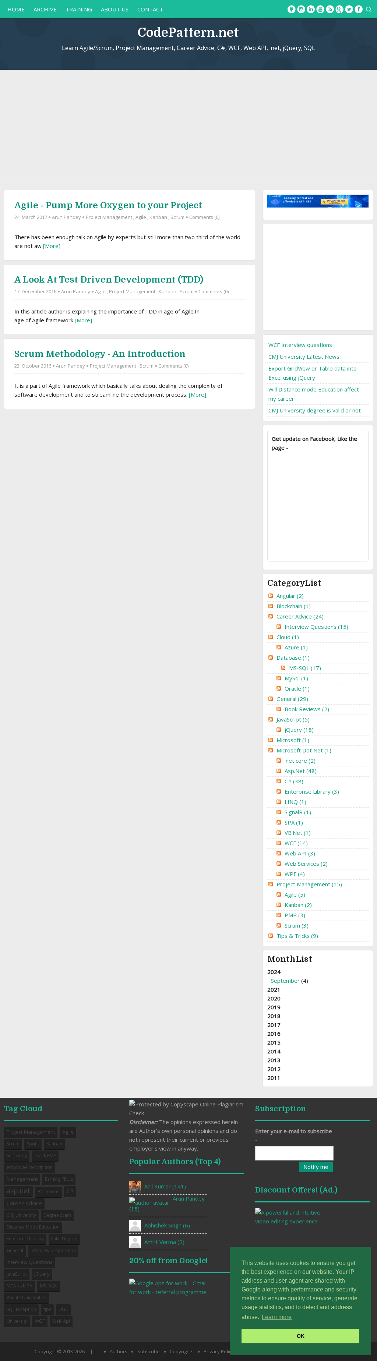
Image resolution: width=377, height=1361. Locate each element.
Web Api (61, 1321)
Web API (300, 853)
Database (293, 657)
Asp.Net (301, 771)
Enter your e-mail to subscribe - (293, 1135)
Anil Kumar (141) (165, 1186)
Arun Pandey (66, 217)
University (17, 1321)
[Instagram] (301, 9)
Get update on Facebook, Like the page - (314, 443)
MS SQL (49, 1285)
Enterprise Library (312, 791)
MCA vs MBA (19, 1286)
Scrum (177, 217)
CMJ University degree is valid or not (314, 410)
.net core (300, 760)
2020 (274, 998)
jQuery (299, 729)
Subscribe (148, 1351)
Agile (140, 217)
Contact (150, 9)
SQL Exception (21, 1309)
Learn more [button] (277, 1317)
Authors (118, 1351)
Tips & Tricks (297, 935)
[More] (51, 245)
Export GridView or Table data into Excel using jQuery (312, 373)
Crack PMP (45, 1155)
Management (22, 1179)
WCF (296, 843)
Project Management (109, 217)
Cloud (287, 637)
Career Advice (300, 616)
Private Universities (26, 1297)
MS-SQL (305, 667)
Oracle (297, 688)
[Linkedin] (311, 9)
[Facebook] (359, 9)
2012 (274, 1069)
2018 (274, 1016)
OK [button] (300, 1336)
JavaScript (293, 719)
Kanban (158, 217)
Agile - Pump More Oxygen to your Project (108, 205)
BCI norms (48, 1191)
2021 (274, 989)
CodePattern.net (188, 32)
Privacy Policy (219, 1351)
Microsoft (292, 740)
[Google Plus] (339, 9)
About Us (114, 9)
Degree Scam (57, 1215)
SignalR (298, 812)
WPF (295, 874)
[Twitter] (349, 9)
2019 (274, 1007)
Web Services (306, 863)
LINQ (295, 801)
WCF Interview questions (300, 344)
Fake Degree (64, 1239)
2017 (274, 1024)
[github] (292, 9)
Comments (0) (204, 217)
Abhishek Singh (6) (167, 1225)
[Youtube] (320, 9)
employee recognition (30, 1167)
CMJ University (21, 1215)
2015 (274, 1042)
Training (79, 9)
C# (294, 781)
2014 (274, 1051)
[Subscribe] (330, 9)
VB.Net (298, 832)
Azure (296, 647)
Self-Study (17, 1155)
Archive (45, 9)
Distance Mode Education (33, 1227)
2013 (274, 1060)
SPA (294, 822)
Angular (290, 595)
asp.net (18, 1190)
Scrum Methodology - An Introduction (100, 354)
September (285, 980)
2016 (274, 1033)
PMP (295, 915)
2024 (287, 976)
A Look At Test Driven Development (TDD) (108, 279)
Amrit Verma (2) (164, 1241)
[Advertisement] (188, 126)
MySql (296, 678)
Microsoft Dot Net (303, 750)
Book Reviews (307, 709)
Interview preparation (53, 1250)
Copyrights (182, 1351)
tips (47, 1309)
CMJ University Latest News (303, 356)
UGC (63, 1309)
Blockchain (293, 606)
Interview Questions (316, 626)
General (292, 698)
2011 (274, 1077)
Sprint (33, 1144)
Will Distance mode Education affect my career (313, 394)
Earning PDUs (59, 1179)
